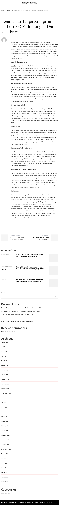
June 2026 (4, 351)
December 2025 (5, 379)
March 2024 (4, 477)
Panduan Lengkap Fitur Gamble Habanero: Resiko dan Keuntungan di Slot (22, 308)
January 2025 (4, 430)
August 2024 (4, 454)
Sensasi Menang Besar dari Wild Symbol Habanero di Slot (17, 321)
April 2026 (4, 361)
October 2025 (5, 388)
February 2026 (5, 370)
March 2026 (4, 365)
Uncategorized (16, 16)
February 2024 (5, 481)
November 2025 (5, 384)
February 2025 (5, 426)
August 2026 (4, 342)
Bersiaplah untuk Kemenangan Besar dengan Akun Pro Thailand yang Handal (30, 268)
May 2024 (4, 468)
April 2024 (4, 472)
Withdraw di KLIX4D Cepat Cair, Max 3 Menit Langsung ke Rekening (29, 255)
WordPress (48, 502)
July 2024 (3, 458)
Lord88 (13, 66)
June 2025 (4, 407)
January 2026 (4, 374)
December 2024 (5, 435)
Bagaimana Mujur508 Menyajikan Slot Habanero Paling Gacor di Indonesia (29, 280)
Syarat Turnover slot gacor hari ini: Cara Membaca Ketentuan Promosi (21, 311)
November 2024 (5, 440)
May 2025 (4, 412)
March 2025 (4, 421)
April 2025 (4, 416)
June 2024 (4, 463)
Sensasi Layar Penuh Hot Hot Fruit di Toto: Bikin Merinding (17, 318)
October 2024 (5, 444)
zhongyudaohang (29, 2)
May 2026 (4, 356)
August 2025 (4, 398)
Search (3, 293)
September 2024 (6, 449)
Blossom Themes (33, 502)
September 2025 (6, 393)
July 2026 (3, 347)
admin (4, 44)
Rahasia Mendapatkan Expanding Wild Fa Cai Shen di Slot (17, 314)
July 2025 (3, 402)
